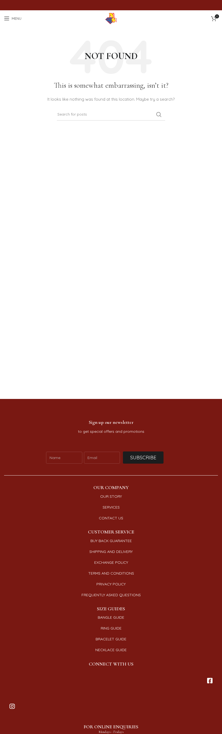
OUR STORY (111, 496)
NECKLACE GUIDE (111, 649)
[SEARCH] (159, 114)
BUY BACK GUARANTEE (111, 540)
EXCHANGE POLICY (111, 562)
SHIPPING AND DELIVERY (111, 551)
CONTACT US (111, 518)
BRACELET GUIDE (111, 639)
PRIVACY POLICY (111, 584)
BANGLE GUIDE (111, 617)
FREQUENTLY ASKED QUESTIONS (111, 594)
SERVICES (111, 507)
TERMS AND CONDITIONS (111, 573)
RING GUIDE (111, 628)
